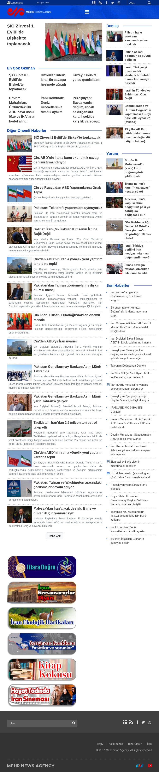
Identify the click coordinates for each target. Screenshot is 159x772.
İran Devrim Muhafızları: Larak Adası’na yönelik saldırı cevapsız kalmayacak (131, 450)
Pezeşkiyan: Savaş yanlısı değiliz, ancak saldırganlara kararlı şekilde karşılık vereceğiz (131, 354)
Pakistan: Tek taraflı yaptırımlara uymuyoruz (68, 208)
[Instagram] (149, 722)
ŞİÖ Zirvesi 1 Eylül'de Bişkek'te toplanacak (20, 34)
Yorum (112, 154)
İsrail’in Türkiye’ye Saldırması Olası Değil (138, 94)
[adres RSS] (131, 722)
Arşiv (100, 743)
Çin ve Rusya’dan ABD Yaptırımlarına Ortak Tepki (67, 190)
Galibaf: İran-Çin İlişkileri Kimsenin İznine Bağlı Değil (65, 231)
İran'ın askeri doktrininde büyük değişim (138, 55)
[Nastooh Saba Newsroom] (137, 765)
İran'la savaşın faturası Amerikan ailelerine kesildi (137, 268)
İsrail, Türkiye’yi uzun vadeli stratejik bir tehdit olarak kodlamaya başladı (137, 75)
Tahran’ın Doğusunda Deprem (128, 365)
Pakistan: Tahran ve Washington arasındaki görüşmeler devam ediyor (67, 485)
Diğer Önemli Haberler (26, 130)
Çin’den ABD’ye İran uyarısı (55, 341)
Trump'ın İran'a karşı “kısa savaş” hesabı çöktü (137, 187)
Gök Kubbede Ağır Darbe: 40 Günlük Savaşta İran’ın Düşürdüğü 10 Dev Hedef (138, 230)
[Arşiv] (125, 722)
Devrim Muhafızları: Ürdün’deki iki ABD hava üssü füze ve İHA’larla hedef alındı (131, 423)
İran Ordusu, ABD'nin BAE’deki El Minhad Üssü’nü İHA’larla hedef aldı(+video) (131, 327)
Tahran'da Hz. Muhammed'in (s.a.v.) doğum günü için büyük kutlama (129, 515)
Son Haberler (118, 285)
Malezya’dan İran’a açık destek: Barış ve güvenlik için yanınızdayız (65, 511)
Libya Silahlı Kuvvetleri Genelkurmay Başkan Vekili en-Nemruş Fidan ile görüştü (129, 500)
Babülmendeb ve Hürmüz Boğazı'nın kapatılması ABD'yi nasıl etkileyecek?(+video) (138, 113)
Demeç (112, 26)
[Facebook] (137, 722)
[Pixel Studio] (148, 765)
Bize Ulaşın (135, 743)
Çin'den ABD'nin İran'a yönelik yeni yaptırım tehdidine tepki (68, 261)
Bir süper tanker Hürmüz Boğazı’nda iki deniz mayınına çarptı (129, 311)
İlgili (149, 743)
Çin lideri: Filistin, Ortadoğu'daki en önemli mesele (67, 317)
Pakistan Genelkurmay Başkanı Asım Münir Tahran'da (67, 369)
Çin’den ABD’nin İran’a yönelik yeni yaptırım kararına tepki (68, 455)
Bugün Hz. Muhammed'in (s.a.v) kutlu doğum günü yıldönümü (134, 168)
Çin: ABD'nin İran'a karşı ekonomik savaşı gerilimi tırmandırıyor (66, 160)
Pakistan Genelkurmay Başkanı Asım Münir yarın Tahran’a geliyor (67, 399)
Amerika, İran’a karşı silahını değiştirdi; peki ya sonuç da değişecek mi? (137, 207)
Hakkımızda (115, 743)
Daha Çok (55, 535)
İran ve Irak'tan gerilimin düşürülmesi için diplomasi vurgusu (126, 296)
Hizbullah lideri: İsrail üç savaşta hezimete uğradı (53, 79)
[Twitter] (143, 722)
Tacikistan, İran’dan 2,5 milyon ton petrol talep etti (65, 425)
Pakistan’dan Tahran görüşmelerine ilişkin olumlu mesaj (66, 288)
